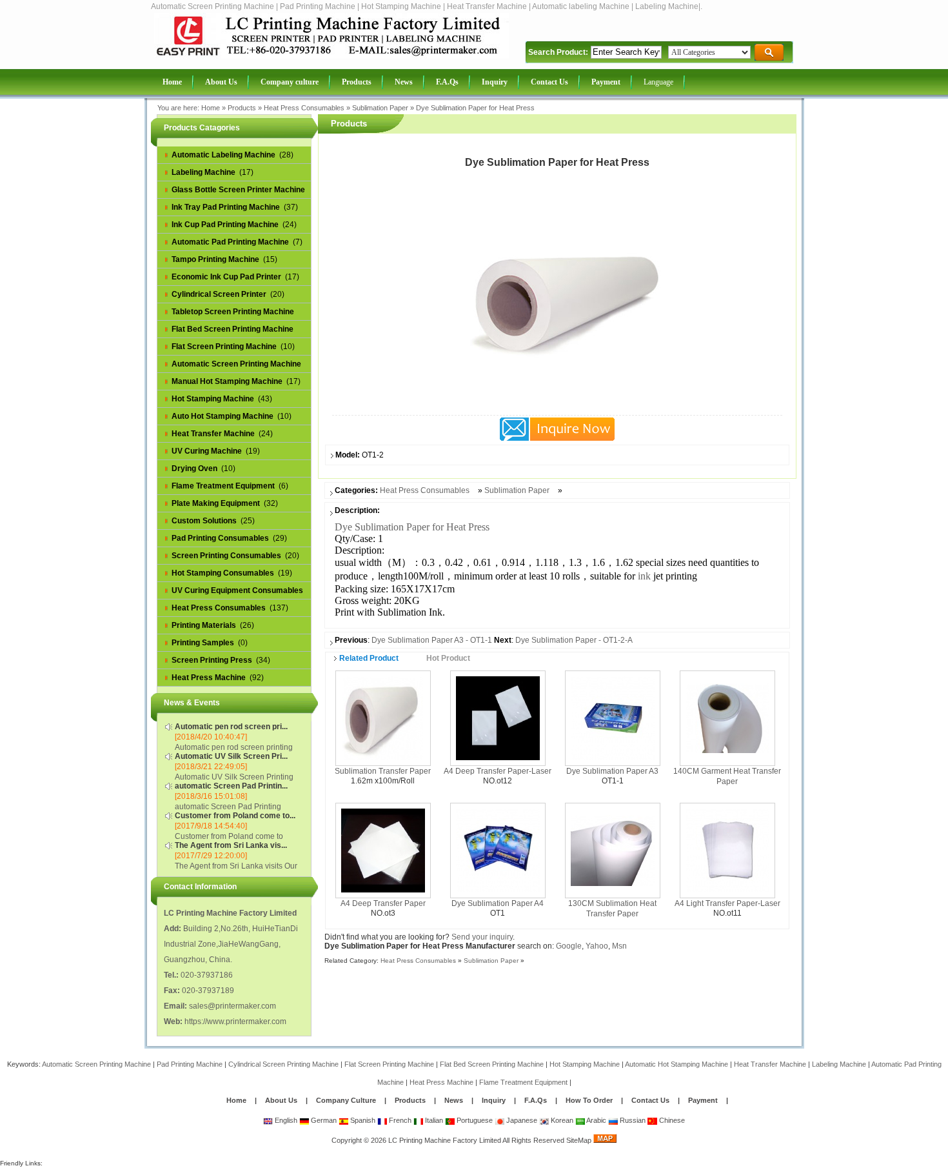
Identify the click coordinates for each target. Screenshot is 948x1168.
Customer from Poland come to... (235, 815)
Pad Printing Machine (189, 1064)
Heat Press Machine (441, 1082)
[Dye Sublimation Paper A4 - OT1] (498, 849)
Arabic (595, 1120)
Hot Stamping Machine (584, 1064)
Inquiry (494, 1100)
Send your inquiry (482, 936)
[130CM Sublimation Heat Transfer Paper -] (613, 849)
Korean (561, 1120)
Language (658, 81)
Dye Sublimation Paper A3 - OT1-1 (431, 640)
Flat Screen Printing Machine (389, 1064)
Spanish (361, 1120)
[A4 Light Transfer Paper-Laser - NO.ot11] (727, 849)
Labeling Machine (839, 1064)
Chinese (671, 1120)
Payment (703, 1100)
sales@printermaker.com (232, 1006)
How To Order (589, 1100)
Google (569, 946)
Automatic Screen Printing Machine (96, 1064)
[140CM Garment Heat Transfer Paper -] (727, 717)
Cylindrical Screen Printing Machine (283, 1064)
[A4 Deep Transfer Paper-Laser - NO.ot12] (498, 717)
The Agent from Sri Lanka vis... (231, 845)
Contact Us (650, 1100)
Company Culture (346, 1100)
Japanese (520, 1120)
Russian (632, 1120)
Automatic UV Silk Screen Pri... (231, 756)
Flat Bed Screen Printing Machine (492, 1064)
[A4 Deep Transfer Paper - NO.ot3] (383, 849)
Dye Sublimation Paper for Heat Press (475, 108)
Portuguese (474, 1120)
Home (210, 108)
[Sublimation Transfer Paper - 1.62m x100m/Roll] (382, 717)
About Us (281, 1100)
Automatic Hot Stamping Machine (676, 1064)
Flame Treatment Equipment (523, 1082)
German (323, 1120)
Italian (433, 1120)
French (399, 1120)
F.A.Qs (535, 1100)
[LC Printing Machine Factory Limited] (331, 56)
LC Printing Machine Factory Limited (444, 1140)
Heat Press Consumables (304, 108)
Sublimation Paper (380, 108)
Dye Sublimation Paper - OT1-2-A (574, 640)
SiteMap (578, 1140)
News (454, 1100)
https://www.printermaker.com (235, 1021)
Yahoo (597, 946)
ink (644, 575)
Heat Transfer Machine (770, 1064)
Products (242, 108)
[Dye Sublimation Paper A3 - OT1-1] (613, 717)
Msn (619, 946)
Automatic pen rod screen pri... (231, 726)
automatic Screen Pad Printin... (231, 785)
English (285, 1120)
